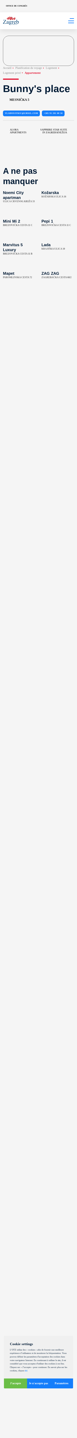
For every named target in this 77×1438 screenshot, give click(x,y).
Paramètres (61, 1383)
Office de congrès (16, 6)
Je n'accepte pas (38, 1383)
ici (26, 1370)
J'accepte (15, 1383)
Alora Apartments (18, 131)
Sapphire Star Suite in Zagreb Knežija (53, 131)
